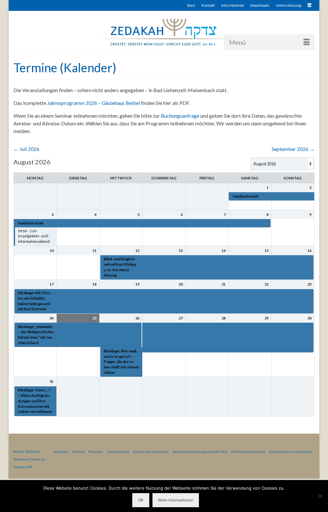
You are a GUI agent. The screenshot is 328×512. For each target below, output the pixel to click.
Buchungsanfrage (180, 116)
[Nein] (320, 496)
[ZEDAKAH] (164, 33)
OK (141, 500)
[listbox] (282, 163)
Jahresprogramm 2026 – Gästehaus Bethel (93, 103)
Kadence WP (22, 467)
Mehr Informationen (175, 500)
